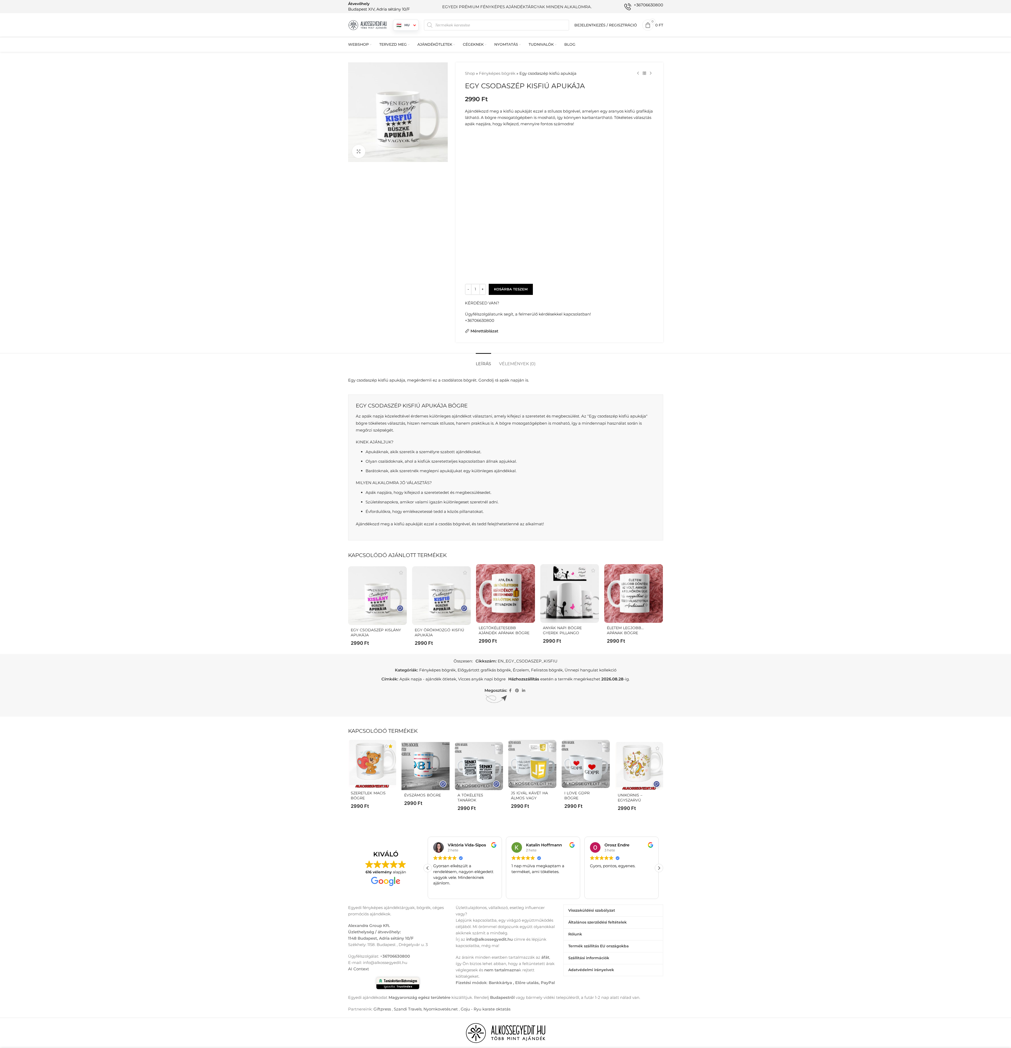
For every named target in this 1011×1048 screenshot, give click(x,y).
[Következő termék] (651, 73)
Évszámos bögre (422, 795)
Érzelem (521, 670)
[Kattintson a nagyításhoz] (358, 151)
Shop (470, 73)
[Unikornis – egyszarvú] (639, 766)
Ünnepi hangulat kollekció (590, 670)
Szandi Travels (408, 1008)
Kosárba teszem (511, 289)
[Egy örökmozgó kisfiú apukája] (441, 595)
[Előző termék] (638, 73)
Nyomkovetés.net (440, 1008)
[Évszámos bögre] (425, 766)
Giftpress (382, 1008)
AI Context (358, 968)
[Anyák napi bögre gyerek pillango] (569, 593)
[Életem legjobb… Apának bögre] (633, 593)
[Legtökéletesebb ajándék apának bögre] (505, 593)
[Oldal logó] (368, 24)
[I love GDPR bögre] (586, 764)
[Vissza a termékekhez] (644, 73)
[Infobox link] (379, 6)
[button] (659, 868)
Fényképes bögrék (497, 73)
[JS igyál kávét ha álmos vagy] (532, 764)
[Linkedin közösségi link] (523, 690)
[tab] (483, 361)
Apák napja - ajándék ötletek (427, 678)
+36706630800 (479, 320)
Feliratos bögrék (547, 670)
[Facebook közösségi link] (510, 690)
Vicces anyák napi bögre (482, 678)
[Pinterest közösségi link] (517, 690)
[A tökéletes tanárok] (479, 766)
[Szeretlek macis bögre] (372, 764)
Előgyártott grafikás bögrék (484, 670)
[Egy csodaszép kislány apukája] (377, 595)
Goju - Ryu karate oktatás (485, 1008)
